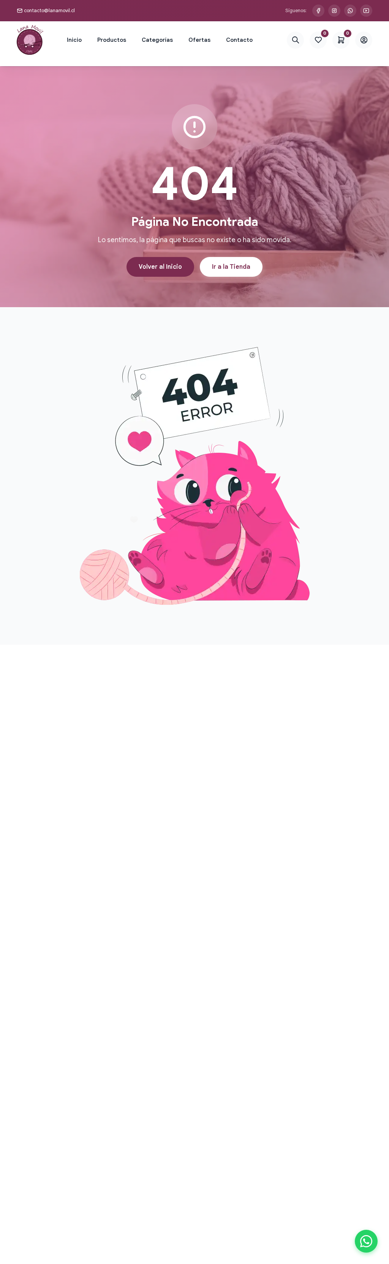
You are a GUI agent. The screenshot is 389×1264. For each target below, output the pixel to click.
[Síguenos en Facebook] (318, 11)
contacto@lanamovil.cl (49, 10)
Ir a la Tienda (231, 267)
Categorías (157, 39)
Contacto (239, 39)
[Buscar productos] (295, 40)
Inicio (74, 39)
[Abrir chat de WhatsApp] (366, 1241)
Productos (111, 39)
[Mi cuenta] (363, 40)
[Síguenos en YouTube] (366, 11)
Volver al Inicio (160, 267)
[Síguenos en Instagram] (334, 11)
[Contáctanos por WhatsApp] (350, 11)
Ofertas (199, 39)
